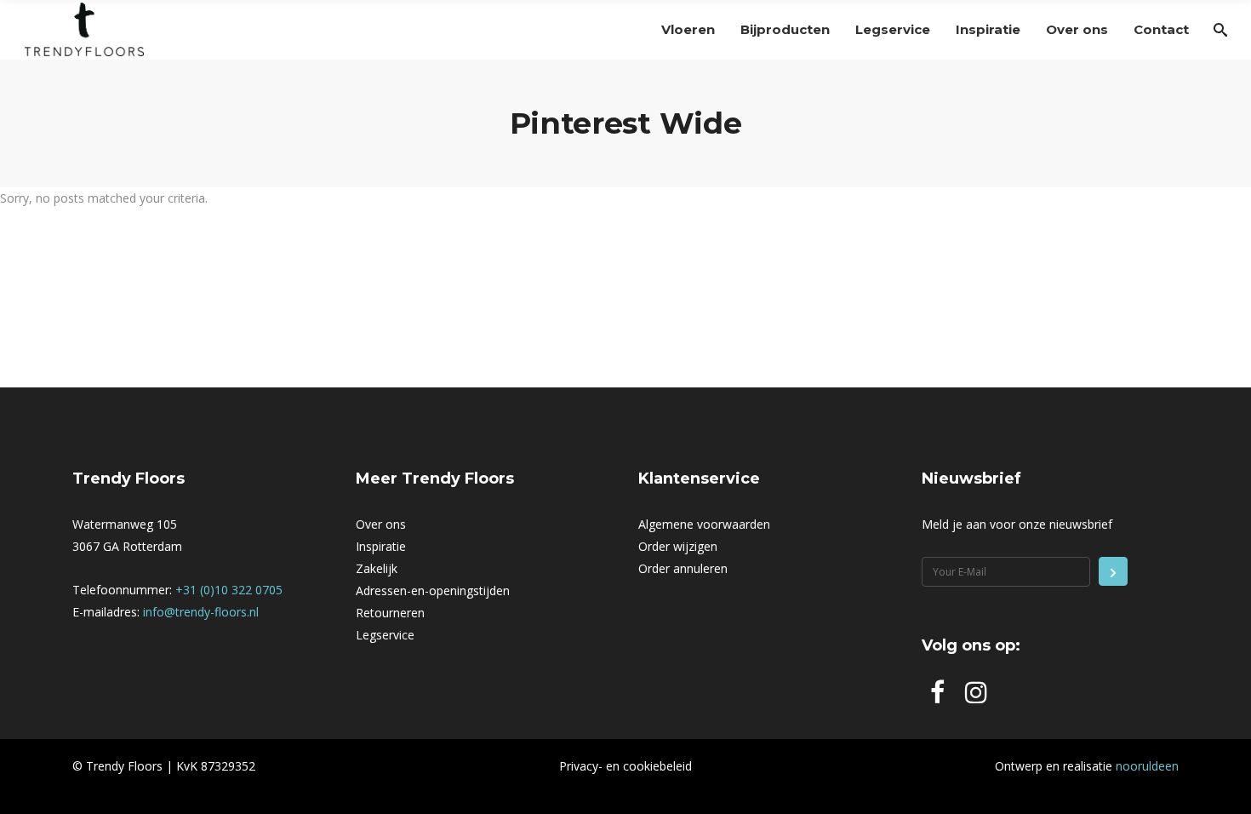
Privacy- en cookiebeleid (625, 766)
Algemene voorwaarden (704, 524)
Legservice (385, 635)
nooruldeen (1147, 766)
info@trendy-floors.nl (201, 612)
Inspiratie (381, 546)
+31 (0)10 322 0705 (229, 590)
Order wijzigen (677, 546)
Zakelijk (376, 568)
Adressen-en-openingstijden (433, 590)
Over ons (381, 524)
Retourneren (390, 613)
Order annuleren (683, 568)
